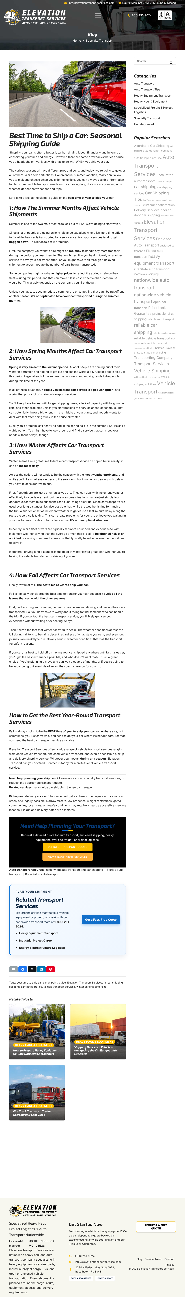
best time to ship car (29, 982)
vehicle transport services (59, 986)
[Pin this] (50, 969)
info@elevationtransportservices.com (98, 1261)
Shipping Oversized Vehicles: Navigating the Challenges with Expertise (95, 1050)
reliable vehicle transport (152, 338)
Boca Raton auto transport (42, 874)
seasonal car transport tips (25, 986)
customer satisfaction (159, 205)
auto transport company (157, 150)
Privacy (169, 1264)
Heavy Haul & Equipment (150, 101)
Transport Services (151, 363)
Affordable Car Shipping (151, 146)
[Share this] (22, 969)
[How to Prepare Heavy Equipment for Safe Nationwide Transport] (37, 1031)
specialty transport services (101, 778)
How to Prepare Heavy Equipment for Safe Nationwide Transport (36, 1052)
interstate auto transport (152, 269)
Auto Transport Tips (147, 89)
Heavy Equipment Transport (38, 933)
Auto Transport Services (154, 165)
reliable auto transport (161, 319)
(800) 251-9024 (84, 1256)
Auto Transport (144, 83)
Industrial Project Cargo (35, 940)
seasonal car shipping (144, 348)
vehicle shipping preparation (147, 377)
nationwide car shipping (49, 787)
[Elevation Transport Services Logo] (35, 17)
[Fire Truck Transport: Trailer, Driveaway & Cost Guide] (37, 1092)
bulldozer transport (164, 181)
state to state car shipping (150, 352)
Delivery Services (147, 210)
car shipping (145, 186)
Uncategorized (144, 124)
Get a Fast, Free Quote (101, 919)
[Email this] (13, 969)
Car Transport (149, 200)
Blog (139, 1259)
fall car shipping (113, 982)
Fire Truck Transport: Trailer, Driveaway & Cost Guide (32, 1112)
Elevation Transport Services (84, 982)
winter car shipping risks (91, 986)
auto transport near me (148, 157)
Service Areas (153, 1259)
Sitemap (169, 1259)
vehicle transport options (151, 398)
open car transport (81, 787)
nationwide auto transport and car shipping (74, 869)
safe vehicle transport (154, 343)
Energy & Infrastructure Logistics (42, 947)
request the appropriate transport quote (35, 782)
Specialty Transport (147, 118)
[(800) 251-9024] (72, 1256)
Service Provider (165, 347)
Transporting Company (153, 357)
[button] (98, 15)
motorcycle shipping (146, 273)
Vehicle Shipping (152, 370)
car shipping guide (54, 982)
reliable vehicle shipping (164, 333)
